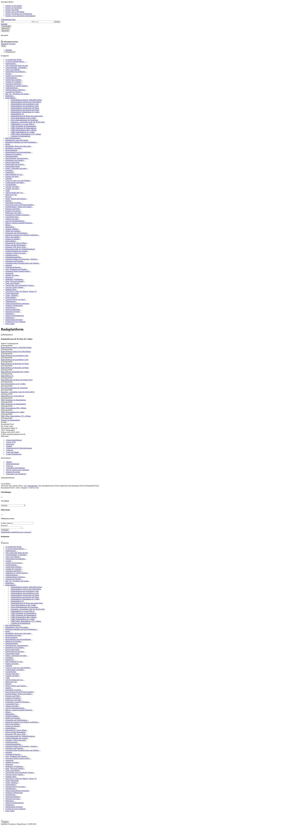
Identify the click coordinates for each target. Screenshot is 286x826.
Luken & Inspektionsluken (14, 221)
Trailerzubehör (10, 297)
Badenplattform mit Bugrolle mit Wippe (15, 364)
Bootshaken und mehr (13, 148)
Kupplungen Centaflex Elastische (17, 215)
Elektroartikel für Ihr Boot (14, 164)
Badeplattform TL (7, 376)
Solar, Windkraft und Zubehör (15, 269)
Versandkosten (32, 486)
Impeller (8, 201)
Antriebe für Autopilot (13, 82)
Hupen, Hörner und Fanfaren (15, 199)
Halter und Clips (11, 195)
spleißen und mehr (11, 275)
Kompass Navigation (12, 211)
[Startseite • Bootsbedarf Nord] (8, 19)
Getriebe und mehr (12, 189)
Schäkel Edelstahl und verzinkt (16, 251)
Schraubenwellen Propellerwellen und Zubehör (22, 263)
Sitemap (8, 462)
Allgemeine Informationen (15, 468)
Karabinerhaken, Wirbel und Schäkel (18, 207)
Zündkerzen (9, 318)
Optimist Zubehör (11, 229)
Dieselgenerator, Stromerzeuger (16, 158)
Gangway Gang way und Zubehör (17, 180)
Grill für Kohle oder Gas (14, 193)
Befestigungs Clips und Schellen (16, 140)
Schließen (5, 822)
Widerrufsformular (12, 464)
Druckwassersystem (12, 162)
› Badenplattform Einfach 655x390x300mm (25, 102)
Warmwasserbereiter (12, 310)
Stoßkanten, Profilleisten (14, 279)
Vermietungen (10, 307)
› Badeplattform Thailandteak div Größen (24, 112)
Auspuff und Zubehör (13, 92)
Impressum (9, 444)
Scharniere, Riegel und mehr (15, 253)
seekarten (8, 265)
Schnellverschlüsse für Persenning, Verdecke (21, 259)
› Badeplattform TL (17, 114)
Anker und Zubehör (12, 70)
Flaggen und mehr (11, 176)
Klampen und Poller (12, 209)
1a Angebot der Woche (13, 59)
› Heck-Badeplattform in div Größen (23, 118)
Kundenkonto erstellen (9, 532)
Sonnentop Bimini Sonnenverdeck (17, 271)
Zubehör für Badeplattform (10, 420)
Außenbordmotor (11, 88)
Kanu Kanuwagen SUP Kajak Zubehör (19, 205)
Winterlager (9, 314)
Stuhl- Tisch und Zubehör (14, 281)
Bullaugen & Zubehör (13, 154)
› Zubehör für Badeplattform (20, 136)
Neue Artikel (9, 324)
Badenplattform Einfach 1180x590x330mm (16, 347)
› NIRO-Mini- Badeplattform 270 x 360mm (25, 134)
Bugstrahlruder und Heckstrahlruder (18, 152)
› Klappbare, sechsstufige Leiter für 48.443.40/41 (27, 122)
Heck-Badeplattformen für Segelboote (14, 388)
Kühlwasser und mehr (13, 213)
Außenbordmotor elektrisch (15, 90)
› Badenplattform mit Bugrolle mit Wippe (24, 108)
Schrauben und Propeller (14, 261)
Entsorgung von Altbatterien (15, 474)
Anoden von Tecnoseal (13, 76)
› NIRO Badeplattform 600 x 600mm (23, 130)
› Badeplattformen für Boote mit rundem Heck (26, 116)
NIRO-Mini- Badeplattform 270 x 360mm (16, 416)
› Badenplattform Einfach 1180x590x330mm (26, 100)
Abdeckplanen (10, 64)
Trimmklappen (10, 301)
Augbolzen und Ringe (13, 84)
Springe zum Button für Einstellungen (18, 14)
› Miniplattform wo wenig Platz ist (22, 124)
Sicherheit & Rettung (12, 267)
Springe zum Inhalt (12, 10)
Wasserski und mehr (12, 312)
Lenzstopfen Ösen (11, 217)
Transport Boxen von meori (15, 299)
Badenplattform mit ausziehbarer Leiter (14, 356)
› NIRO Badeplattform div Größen (22, 132)
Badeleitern (9, 96)
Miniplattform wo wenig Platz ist (12, 396)
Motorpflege (9, 227)
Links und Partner (12, 452)
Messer (7, 225)
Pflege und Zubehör (12, 237)
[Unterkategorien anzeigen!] (26, 62)
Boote (7, 144)
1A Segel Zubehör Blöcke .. (15, 62)
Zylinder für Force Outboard (15, 322)
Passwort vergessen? (24, 532)
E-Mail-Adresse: (7, 523)
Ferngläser (9, 170)
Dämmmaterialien (11, 156)
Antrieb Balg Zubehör (13, 80)
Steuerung (9, 277)
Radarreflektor (10, 241)
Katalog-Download (12, 472)
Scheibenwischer (11, 255)
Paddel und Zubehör (12, 231)
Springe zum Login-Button (14, 12)
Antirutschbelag (11, 78)
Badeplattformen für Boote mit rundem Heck (17, 380)
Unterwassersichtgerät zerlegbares (17, 303)
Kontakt (8, 446)
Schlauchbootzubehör (13, 257)
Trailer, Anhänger (11, 295)
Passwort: (4, 525)
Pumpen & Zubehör (12, 239)
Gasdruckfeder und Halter (14, 182)
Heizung (8, 197)
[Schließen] (2, 40)
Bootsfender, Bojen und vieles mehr (18, 146)
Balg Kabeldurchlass (12, 138)
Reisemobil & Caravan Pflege (15, 243)
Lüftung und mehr (11, 219)
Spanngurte (9, 273)
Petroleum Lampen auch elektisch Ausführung (21, 235)
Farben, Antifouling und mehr (15, 168)
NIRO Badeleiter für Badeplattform (13, 400)
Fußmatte (8, 178)
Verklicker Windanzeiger (14, 305)
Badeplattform (10, 98)
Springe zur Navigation (13, 6)
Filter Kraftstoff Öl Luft (13, 174)
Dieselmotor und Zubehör (14, 160)
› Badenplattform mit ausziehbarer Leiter (24, 104)
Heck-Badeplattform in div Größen (13, 384)
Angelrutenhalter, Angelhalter (15, 68)
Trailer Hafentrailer (12, 293)
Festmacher (9, 172)
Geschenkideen (10, 184)
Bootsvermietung (11, 150)
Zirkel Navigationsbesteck (14, 316)
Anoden (8, 74)
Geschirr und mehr (12, 187)
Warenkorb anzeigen (8, 44)
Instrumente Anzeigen (13, 203)
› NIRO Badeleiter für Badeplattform (23, 126)
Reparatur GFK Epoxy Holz (15, 247)
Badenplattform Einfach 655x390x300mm (16, 352)
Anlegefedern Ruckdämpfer (15, 72)
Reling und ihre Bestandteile (15, 245)
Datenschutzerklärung (13, 440)
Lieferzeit (9, 450)
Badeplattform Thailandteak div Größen (15, 372)
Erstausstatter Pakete (12, 166)
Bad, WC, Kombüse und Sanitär (16, 94)
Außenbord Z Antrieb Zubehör (16, 86)
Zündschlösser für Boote (14, 320)
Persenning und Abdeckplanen (16, 233)
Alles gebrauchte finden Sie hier (16, 66)
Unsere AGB (10, 442)
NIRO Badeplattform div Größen (12, 412)
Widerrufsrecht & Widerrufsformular (18, 448)
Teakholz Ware (10, 289)
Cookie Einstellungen (13, 454)
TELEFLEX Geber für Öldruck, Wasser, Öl (20, 291)
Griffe (7, 191)
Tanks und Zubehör (12, 283)
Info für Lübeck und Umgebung (17, 470)
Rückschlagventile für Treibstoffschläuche (20, 249)
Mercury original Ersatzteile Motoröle (18, 223)
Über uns (9, 466)
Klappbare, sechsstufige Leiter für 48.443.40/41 (18, 392)
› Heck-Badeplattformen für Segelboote (24, 120)
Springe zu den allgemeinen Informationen (20, 16)
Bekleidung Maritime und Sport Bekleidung (20, 142)
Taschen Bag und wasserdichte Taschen (19, 285)
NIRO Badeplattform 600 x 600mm (13, 408)
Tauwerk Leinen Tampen (14, 287)
